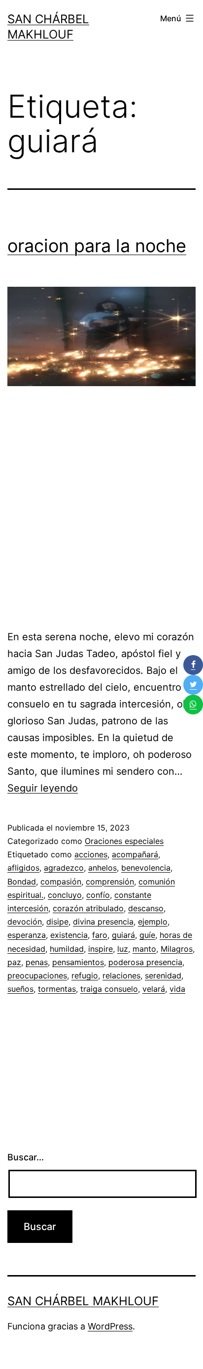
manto (144, 949)
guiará (123, 935)
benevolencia (145, 868)
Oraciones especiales (124, 841)
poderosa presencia (145, 962)
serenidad (163, 975)
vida (177, 989)
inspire (100, 949)
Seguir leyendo (42, 788)
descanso (146, 908)
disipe (57, 922)
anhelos (102, 868)
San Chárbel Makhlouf (83, 1301)
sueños (20, 989)
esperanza (26, 935)
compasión (60, 881)
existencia (69, 935)
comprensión (110, 881)
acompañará (135, 854)
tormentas (57, 989)
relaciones (121, 975)
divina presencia (103, 922)
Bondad (21, 881)
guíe (147, 935)
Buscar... (25, 1157)
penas (37, 962)
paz (14, 962)
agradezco (64, 868)
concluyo (65, 895)
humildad (67, 949)
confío (98, 895)
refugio (84, 975)
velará (153, 989)
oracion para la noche (96, 246)
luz (122, 949)
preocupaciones (37, 975)
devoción (24, 922)
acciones (90, 854)
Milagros (177, 949)
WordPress (110, 1326)
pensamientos (78, 962)
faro (99, 935)
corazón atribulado (88, 908)
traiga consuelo (109, 989)
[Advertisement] (101, 512)
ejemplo (153, 922)
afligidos (23, 868)
